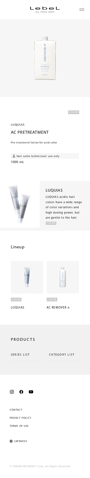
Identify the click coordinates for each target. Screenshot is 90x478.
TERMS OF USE (19, 426)
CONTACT (16, 410)
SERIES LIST (20, 354)
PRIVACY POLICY (20, 418)
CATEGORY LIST (62, 354)
